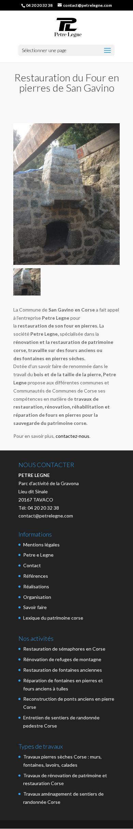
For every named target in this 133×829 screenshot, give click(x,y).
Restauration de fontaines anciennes (62, 670)
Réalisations (36, 586)
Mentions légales (41, 544)
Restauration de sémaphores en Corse (64, 649)
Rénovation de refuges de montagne (62, 659)
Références (35, 576)
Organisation (37, 597)
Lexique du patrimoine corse (53, 618)
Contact (32, 565)
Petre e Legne (38, 555)
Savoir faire (35, 607)
